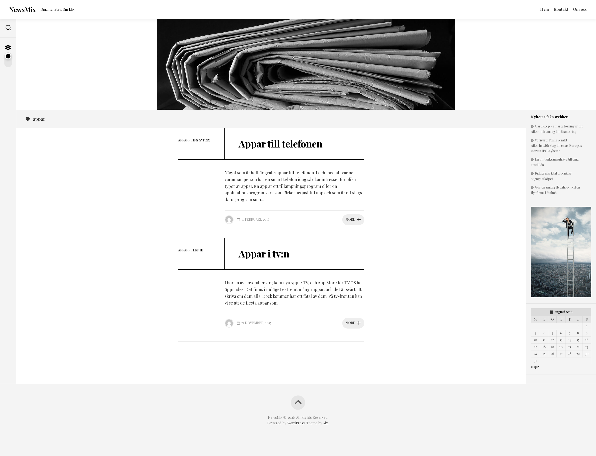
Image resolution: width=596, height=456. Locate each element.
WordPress (296, 423)
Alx (325, 423)
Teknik (197, 250)
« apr (535, 366)
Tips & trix (200, 140)
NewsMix (22, 9)
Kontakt (561, 9)
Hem (544, 9)
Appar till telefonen (280, 143)
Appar (183, 140)
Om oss (580, 9)
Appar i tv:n (264, 253)
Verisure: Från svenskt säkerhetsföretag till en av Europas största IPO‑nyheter (556, 145)
